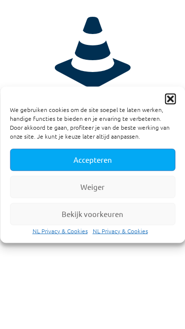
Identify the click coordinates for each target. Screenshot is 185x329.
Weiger (92, 186)
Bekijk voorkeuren (92, 214)
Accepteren (93, 159)
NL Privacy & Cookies (60, 230)
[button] (170, 99)
